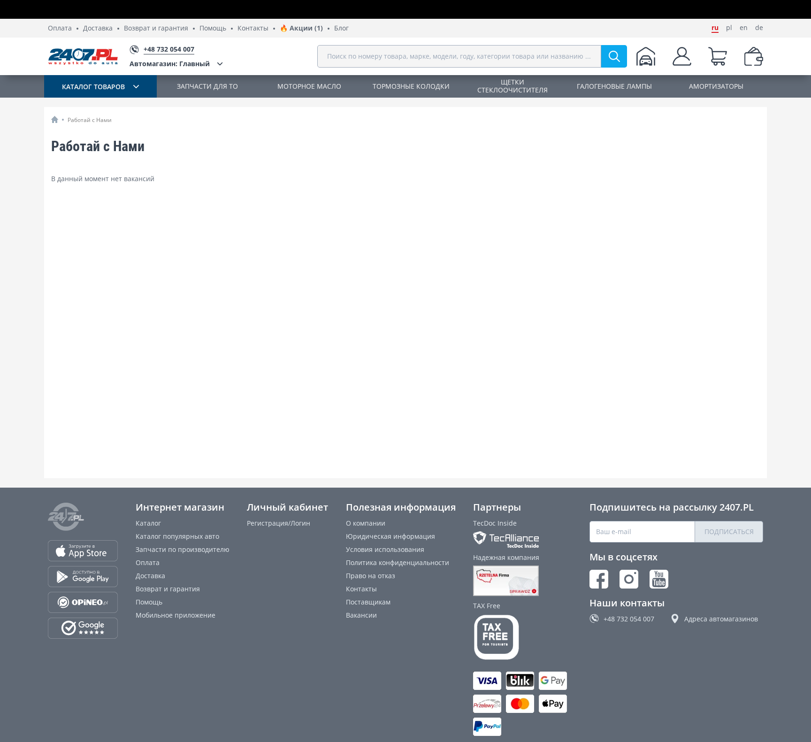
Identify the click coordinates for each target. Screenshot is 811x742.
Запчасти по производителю (183, 549)
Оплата (60, 28)
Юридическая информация (390, 536)
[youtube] (659, 579)
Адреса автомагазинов (721, 618)
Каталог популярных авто (177, 536)
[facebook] (598, 579)
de (759, 27)
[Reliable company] (522, 581)
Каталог (148, 523)
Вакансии (361, 615)
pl (729, 27)
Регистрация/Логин (278, 523)
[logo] (83, 56)
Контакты (252, 28)
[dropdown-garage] (645, 56)
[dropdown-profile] (682, 56)
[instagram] (629, 579)
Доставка (98, 28)
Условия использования (385, 549)
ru (715, 27)
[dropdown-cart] (717, 56)
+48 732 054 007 (629, 618)
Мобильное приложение (175, 615)
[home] (54, 119)
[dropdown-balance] (753, 56)
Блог (341, 28)
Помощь (212, 28)
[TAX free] (522, 637)
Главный (170, 63)
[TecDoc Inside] (522, 539)
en (744, 27)
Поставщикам (368, 601)
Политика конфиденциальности (397, 562)
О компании (365, 523)
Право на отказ (370, 575)
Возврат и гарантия (156, 28)
